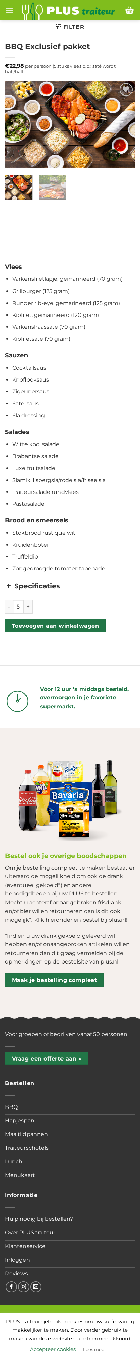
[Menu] (9, 10)
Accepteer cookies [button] (53, 1349)
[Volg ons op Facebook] (11, 1287)
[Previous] (16, 124)
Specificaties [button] (37, 586)
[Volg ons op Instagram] (23, 1287)
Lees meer (94, 1349)
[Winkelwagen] (129, 10)
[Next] (124, 124)
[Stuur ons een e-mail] (35, 1287)
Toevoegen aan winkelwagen (55, 625)
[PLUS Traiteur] (68, 10)
